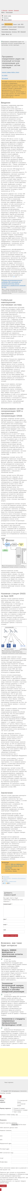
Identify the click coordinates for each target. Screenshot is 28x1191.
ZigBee (3, 34)
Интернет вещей (12, 27)
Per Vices (7, 869)
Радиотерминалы (6, 32)
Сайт (4, 930)
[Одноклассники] (6, 883)
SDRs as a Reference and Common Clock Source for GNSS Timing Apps (14, 865)
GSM (2, 24)
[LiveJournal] (9, 883)
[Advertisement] (14, 1062)
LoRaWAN (4, 27)
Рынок (15, 24)
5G (10, 34)
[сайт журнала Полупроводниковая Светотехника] (10, 1088)
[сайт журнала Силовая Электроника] (18, 1082)
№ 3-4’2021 (5, 75)
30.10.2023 (6, 876)
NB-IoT (7, 34)
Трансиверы (4, 29)
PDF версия (5, 78)
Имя (5, 919)
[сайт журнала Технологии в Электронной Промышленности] (5, 1085)
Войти (2, 12)
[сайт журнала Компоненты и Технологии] (14, 1085)
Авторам (10, 10)
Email (5, 924)
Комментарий (7, 904)
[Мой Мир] (8, 883)
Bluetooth (23, 32)
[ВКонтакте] (3, 883)
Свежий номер (7, 15)
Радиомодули (13, 29)
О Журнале (4, 10)
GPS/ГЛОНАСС (8, 24)
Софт (19, 24)
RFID (22, 24)
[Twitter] (5, 883)
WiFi (19, 32)
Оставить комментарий (10, 881)
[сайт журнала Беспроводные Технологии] (23, 1085)
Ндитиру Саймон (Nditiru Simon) (10, 72)
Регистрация (9, 12)
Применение (21, 27)
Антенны (14, 32)
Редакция (16, 10)
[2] (14, 276)
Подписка (5, 17)
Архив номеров (8, 19)
